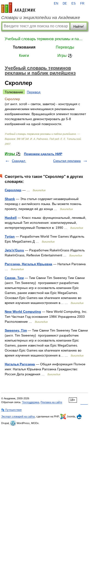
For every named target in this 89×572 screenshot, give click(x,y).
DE (65, 3)
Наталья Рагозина (20, 364)
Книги (24, 56)
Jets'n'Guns (14, 250)
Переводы (65, 47)
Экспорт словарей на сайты (18, 416)
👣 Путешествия (11, 409)
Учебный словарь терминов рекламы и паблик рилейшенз (44, 39)
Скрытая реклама (67, 161)
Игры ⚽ (64, 56)
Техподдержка (30, 402)
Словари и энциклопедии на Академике (40, 17)
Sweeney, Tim (16, 330)
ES (73, 3)
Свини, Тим (14, 278)
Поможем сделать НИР (43, 154)
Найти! (78, 26)
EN (56, 3)
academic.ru (18, 7)
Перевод (33, 92)
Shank (10, 199)
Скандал (19, 161)
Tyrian (10, 236)
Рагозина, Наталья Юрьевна (28, 264)
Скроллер (13, 190)
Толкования (24, 47)
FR (82, 3)
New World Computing (23, 311)
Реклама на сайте (51, 402)
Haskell (11, 218)
